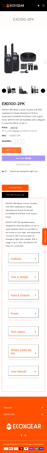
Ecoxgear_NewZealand (35, 444)
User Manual (18, 371)
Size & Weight (19, 277)
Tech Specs (18, 331)
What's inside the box (21, 351)
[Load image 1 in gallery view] (12, 90)
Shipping (15, 131)
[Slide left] (4, 91)
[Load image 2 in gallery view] (23, 90)
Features (16, 258)
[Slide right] (43, 91)
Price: (5, 128)
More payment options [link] (23, 164)
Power (15, 313)
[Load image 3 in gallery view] (35, 90)
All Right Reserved (10, 444)
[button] (3, 6)
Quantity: (7, 141)
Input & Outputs (20, 295)
